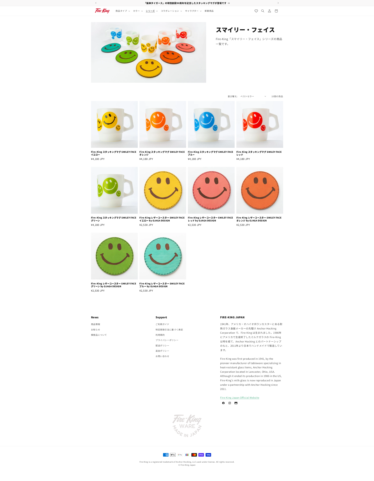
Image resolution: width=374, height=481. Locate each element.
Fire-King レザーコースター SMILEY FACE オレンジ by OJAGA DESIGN (259, 219)
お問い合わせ (162, 356)
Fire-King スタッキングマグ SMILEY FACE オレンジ (162, 153)
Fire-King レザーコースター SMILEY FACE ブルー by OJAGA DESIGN (162, 285)
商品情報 (95, 324)
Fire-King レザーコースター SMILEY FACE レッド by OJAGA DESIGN (210, 219)
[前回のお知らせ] (96, 3)
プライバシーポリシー (167, 340)
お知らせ (95, 329)
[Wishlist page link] (256, 11)
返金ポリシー (162, 350)
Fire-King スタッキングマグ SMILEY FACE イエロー (113, 153)
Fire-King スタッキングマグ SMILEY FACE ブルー (210, 153)
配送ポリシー (162, 345)
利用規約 (160, 334)
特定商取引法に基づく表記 (169, 329)
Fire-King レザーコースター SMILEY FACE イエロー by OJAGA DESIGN (162, 219)
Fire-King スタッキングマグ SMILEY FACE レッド (259, 153)
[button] (122, 11)
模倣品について (99, 334)
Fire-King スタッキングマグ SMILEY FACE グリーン (113, 219)
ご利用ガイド (162, 324)
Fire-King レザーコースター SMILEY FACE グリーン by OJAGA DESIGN (113, 285)
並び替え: (232, 96)
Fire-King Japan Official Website (239, 397)
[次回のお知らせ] (278, 3)
